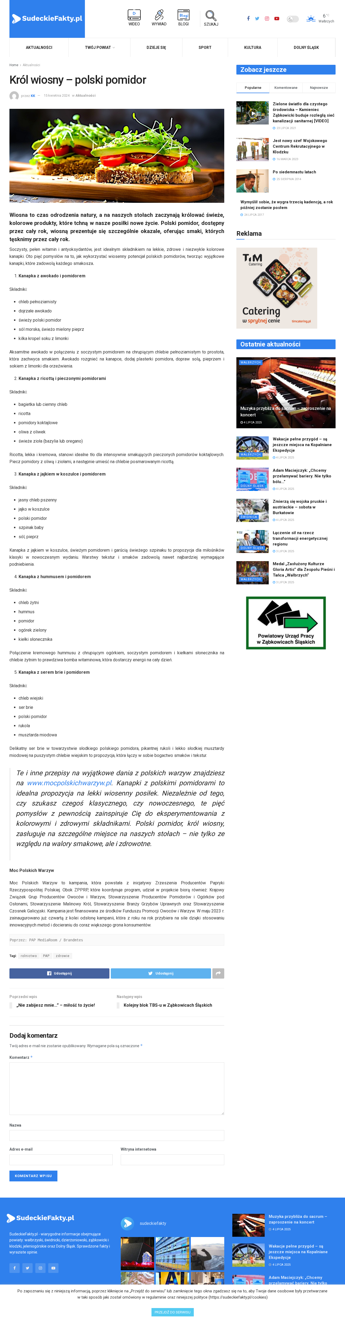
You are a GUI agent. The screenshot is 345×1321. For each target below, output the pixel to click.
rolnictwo (29, 956)
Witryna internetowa (138, 1149)
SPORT (205, 47)
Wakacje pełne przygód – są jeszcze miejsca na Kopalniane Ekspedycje (302, 445)
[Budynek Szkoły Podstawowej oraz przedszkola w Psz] (172, 1254)
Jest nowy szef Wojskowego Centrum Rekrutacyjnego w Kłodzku (300, 146)
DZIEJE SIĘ (156, 47)
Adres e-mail (21, 1149)
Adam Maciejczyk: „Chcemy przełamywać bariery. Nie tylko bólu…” (302, 476)
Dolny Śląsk (306, 47)
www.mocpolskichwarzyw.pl (69, 783)
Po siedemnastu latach (294, 172)
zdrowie (63, 956)
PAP (46, 956)
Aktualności (31, 65)
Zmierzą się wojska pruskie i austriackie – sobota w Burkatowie (300, 507)
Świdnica (249, 517)
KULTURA (252, 47)
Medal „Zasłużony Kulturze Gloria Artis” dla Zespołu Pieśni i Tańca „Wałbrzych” (304, 569)
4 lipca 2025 (252, 422)
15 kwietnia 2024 (57, 95)
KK (33, 95)
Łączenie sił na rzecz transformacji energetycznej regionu (300, 538)
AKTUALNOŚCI (39, 47)
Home (13, 65)
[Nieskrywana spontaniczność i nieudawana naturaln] (137, 1254)
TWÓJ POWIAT (98, 47)
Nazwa (15, 1125)
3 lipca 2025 (284, 551)
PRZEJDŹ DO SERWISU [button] (173, 1312)
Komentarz (21, 1057)
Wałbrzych (251, 362)
